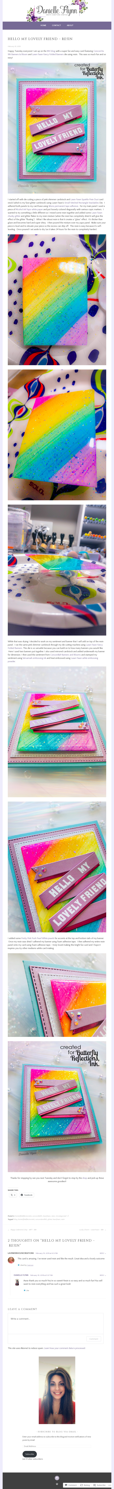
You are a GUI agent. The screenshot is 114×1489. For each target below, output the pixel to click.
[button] (57, 1391)
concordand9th (41, 1219)
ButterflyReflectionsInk (23, 1216)
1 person (30, 1265)
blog (15, 1219)
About (70, 25)
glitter (50, 1219)
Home (43, 25)
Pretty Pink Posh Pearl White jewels (37, 938)
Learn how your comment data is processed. (65, 1348)
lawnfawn (47, 1216)
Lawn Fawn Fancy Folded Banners (48, 54)
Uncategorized (61, 1216)
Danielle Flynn (21, 1275)
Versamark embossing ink (34, 658)
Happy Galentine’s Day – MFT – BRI (23, 1230)
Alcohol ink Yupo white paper (29, 209)
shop (84, 1178)
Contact (56, 25)
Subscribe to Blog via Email (57, 1431)
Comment (93, 1339)
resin (53, 1216)
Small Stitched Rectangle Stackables (82, 203)
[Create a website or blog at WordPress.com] (57, 1484)
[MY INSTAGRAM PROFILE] (57, 1478)
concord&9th (37, 1216)
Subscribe (29, 1454)
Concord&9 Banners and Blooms (65, 655)
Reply (102, 1253)
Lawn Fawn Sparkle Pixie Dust (84, 199)
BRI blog (51, 51)
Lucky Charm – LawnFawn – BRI (91, 1230)
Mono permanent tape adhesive (63, 206)
